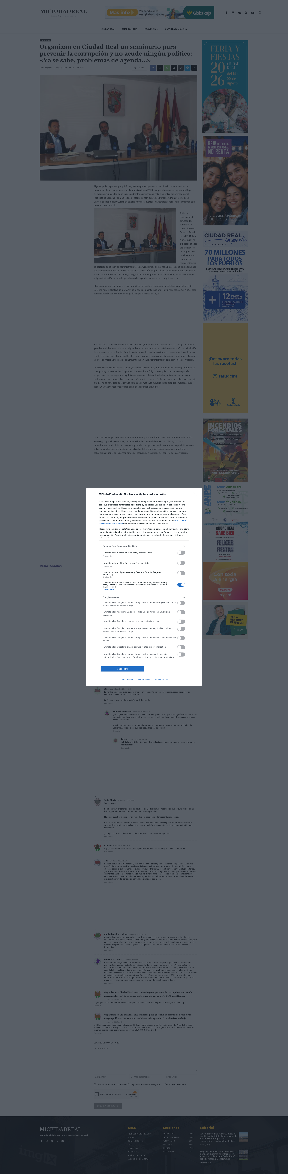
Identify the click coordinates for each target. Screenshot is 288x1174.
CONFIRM (122, 669)
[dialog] (144, 587)
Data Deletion (127, 679)
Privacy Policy (161, 679)
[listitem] (144, 546)
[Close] (196, 494)
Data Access (144, 679)
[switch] (181, 553)
